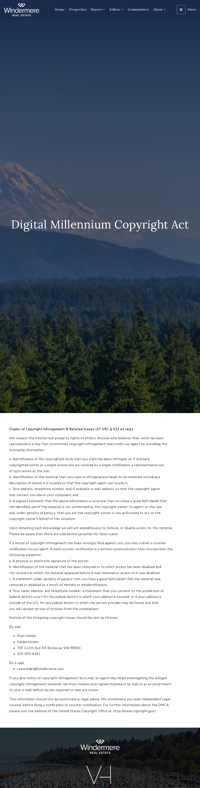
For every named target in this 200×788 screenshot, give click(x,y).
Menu (192, 9)
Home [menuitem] (59, 9)
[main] (100, 373)
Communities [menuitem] (138, 9)
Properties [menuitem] (77, 9)
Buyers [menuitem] (97, 9)
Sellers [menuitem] (115, 9)
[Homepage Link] (21, 9)
